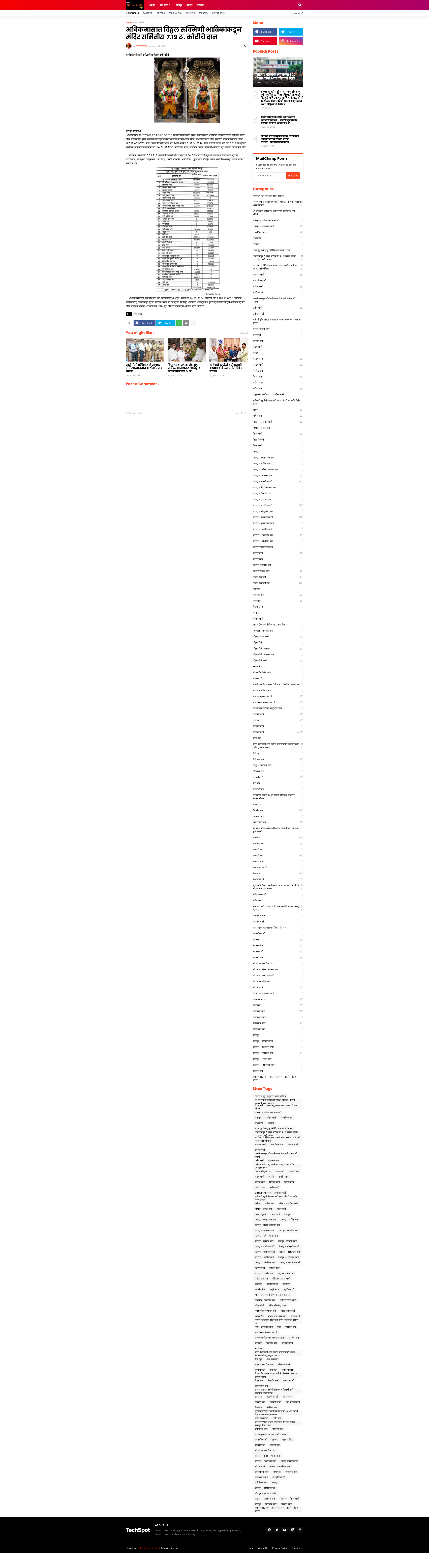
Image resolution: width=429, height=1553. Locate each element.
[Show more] (193, 323)
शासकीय (278, 837)
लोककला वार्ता (278, 771)
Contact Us (297, 1547)
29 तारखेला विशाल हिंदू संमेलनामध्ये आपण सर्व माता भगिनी (277, 212)
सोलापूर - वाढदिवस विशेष (278, 1046)
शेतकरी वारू (278, 849)
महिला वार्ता (278, 678)
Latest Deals (219, 13)
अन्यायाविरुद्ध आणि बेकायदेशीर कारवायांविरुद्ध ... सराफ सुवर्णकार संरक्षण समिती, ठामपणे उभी (279, 120)
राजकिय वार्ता (278, 714)
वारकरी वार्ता (278, 777)
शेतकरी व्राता (278, 861)
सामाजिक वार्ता (278, 1011)
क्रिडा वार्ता (278, 376)
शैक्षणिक (278, 873)
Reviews (190, 13)
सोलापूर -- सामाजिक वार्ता (278, 1064)
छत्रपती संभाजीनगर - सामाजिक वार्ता (278, 394)
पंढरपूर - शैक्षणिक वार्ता (278, 505)
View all (244, 333)
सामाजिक (278, 1005)
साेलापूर (179, 5)
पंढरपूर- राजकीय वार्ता (278, 564)
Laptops (160, 13)
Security (203, 13)
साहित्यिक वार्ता (278, 1029)
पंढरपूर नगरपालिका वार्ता (278, 547)
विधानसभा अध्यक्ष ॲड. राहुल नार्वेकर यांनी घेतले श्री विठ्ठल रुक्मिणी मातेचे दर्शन (184, 368)
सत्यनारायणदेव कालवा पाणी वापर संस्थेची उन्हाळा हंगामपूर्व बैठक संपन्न (278, 908)
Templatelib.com (169, 1547)
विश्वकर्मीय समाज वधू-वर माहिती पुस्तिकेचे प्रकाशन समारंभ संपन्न (278, 797)
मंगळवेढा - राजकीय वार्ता (278, 630)
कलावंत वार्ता (278, 340)
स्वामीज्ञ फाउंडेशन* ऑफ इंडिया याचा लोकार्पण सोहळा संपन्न (277, 1078)
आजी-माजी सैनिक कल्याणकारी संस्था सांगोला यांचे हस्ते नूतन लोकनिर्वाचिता (278, 267)
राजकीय (278, 720)
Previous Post (135, 413)
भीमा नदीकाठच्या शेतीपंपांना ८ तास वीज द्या (278, 624)
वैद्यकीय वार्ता (278, 810)
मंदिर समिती (139, 22)
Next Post (240, 413)
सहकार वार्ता (278, 951)
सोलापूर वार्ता (278, 1070)
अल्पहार (278, 244)
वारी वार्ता (278, 783)
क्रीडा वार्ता (278, 388)
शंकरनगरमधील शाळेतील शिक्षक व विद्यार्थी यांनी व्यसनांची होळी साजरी (278, 830)
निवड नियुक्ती (278, 439)
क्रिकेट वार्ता (278, 370)
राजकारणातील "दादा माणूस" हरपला (278, 708)
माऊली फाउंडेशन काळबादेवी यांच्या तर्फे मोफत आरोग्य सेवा (278, 684)
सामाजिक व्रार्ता (278, 1017)
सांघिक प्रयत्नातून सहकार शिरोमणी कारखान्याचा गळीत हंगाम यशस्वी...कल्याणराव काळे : (280, 139)
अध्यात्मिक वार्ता (278, 232)
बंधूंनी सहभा (278, 612)
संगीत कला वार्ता (278, 894)
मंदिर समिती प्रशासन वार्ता (278, 654)
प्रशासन (278, 588)
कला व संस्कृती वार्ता (278, 328)
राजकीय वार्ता (278, 726)
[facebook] (269, 1530)
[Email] (186, 323)
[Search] (300, 5)
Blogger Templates (149, 1547)
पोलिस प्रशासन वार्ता (278, 582)
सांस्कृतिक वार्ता (278, 1023)
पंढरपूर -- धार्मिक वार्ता (278, 529)
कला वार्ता (278, 334)
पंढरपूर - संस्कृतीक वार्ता (278, 511)
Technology (175, 13)
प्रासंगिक (278, 600)
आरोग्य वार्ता (278, 286)
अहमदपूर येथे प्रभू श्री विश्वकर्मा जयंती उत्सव (278, 250)
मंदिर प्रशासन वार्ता (278, 636)
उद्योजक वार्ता (278, 313)
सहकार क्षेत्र (278, 945)
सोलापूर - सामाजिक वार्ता (278, 1052)
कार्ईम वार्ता (278, 346)
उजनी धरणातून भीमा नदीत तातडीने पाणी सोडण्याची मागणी (277, 300)
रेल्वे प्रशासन (278, 759)
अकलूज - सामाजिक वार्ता (278, 226)
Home (151, 5)
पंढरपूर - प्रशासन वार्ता (278, 475)
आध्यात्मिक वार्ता (278, 280)
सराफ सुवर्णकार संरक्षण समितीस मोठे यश (278, 927)
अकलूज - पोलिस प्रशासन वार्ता (278, 220)
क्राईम (278, 352)
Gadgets (147, 13)
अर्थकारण (278, 238)
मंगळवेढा (200, 5)
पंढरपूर (189, 5)
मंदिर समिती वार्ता (278, 660)
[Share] (245, 45)
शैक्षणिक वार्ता (278, 879)
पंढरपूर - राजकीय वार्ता (278, 481)
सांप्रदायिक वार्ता (278, 999)
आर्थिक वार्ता (278, 292)
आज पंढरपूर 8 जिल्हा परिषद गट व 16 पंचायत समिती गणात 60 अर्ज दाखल (278, 258)
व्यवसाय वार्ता (278, 816)
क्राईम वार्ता (278, 364)
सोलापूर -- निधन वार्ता (278, 1058)
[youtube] (285, 1530)
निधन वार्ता (278, 433)
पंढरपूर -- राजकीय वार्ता (278, 535)
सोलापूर (278, 1034)
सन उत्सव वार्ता (278, 915)
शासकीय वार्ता (278, 843)
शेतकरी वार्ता (278, 855)
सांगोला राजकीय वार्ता (278, 981)
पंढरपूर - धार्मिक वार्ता (278, 463)
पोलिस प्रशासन (278, 576)
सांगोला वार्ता (278, 987)
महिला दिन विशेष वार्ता (278, 672)
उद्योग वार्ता (278, 307)
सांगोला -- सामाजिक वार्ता (278, 975)
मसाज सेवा (278, 666)
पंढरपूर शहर (278, 559)
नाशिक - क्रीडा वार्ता (278, 427)
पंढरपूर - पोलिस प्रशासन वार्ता (278, 469)
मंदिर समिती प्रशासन (278, 648)
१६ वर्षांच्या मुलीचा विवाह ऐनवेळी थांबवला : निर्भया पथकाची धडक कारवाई (278, 203)
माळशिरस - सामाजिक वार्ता (278, 702)
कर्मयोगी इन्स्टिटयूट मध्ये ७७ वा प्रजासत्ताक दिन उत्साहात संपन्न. (278, 321)
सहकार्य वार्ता (278, 957)
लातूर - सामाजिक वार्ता (278, 765)
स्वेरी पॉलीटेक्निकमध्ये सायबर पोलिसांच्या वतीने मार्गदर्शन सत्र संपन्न (144, 368)
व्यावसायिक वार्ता (278, 822)
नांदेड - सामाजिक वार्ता (278, 421)
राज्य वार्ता (278, 738)
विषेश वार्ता (278, 804)
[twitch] (292, 1530)
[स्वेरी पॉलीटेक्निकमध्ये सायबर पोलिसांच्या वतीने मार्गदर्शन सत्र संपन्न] (145, 350)
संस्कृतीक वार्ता (278, 933)
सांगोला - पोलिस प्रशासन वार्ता (278, 969)
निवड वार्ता (278, 445)
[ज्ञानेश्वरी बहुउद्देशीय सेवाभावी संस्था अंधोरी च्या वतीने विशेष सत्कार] (228, 350)
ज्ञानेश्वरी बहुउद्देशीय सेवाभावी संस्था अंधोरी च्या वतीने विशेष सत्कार (225, 368)
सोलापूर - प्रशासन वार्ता (278, 1041)
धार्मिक (278, 409)
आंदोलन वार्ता (278, 274)
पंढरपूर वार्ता (278, 553)
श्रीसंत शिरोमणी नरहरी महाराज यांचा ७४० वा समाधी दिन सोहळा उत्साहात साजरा (278, 887)
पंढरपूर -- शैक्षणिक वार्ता (278, 541)
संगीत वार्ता (278, 900)
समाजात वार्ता (278, 921)
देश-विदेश (164, 5)
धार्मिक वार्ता (278, 415)
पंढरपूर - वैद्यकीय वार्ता (278, 493)
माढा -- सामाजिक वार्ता (278, 696)
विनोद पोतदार (278, 789)
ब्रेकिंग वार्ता (278, 618)
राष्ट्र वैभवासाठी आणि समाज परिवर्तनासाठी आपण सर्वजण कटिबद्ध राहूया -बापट (278, 746)
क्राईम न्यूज (278, 358)
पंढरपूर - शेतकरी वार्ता (278, 499)
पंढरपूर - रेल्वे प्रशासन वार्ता (278, 487)
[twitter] (277, 1530)
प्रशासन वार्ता (278, 594)
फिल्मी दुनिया (278, 606)
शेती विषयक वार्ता (278, 867)
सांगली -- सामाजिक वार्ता (278, 963)
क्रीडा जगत (278, 382)
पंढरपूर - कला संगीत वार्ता (278, 457)
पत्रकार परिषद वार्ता (278, 570)
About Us (263, 1547)
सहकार (278, 939)
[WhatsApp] (179, 323)
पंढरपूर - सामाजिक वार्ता (278, 517)
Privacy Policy (279, 1547)
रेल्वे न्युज (278, 753)
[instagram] (300, 1530)
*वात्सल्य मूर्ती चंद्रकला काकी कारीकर (278, 195)
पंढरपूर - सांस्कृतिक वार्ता (278, 523)
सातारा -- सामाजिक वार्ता (278, 993)
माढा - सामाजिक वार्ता (278, 690)
